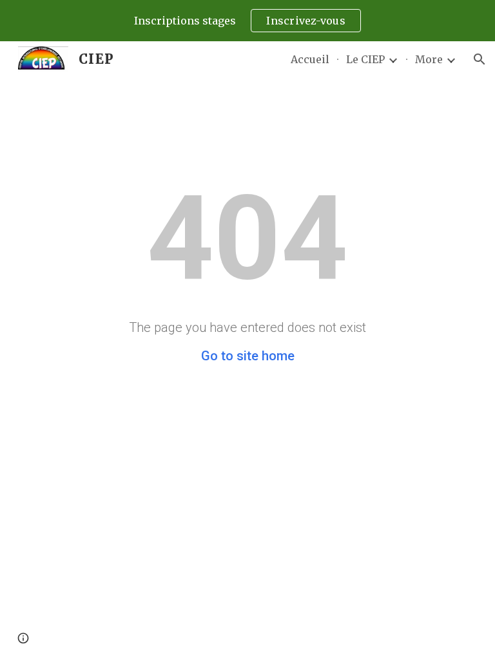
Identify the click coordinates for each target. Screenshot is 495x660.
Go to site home (248, 356)
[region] (247, 20)
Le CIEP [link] (365, 59)
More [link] (429, 59)
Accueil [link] (310, 59)
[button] (479, 59)
